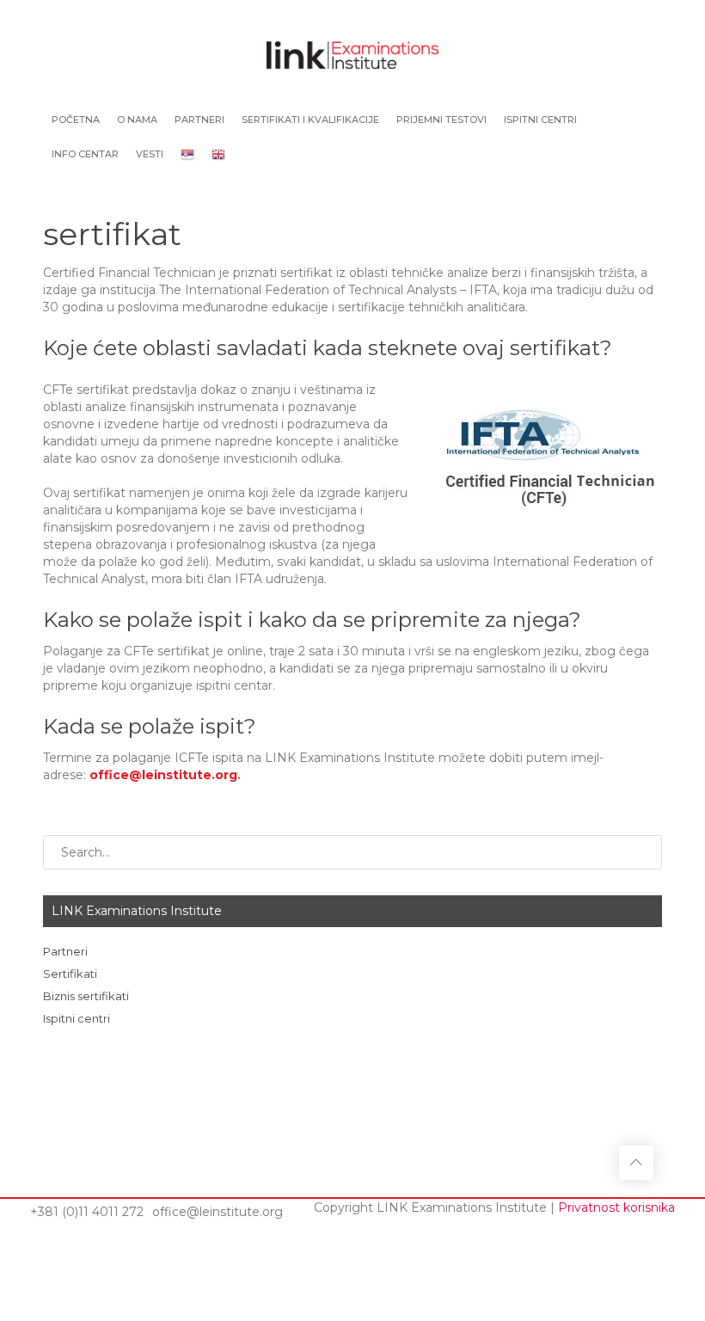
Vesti (149, 154)
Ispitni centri (540, 120)
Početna (76, 120)
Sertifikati (70, 973)
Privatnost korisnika (616, 1207)
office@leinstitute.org (163, 775)
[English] (218, 155)
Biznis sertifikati (86, 996)
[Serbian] (187, 155)
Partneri (199, 120)
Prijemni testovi (441, 120)
